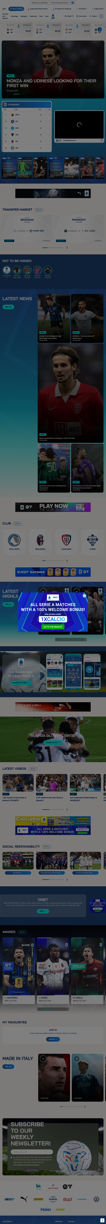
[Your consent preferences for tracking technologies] (102, 1220)
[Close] (84, 595)
